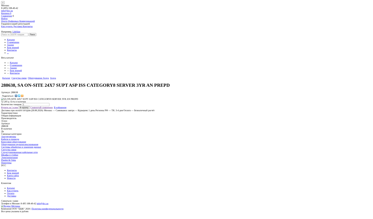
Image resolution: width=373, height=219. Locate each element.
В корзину (24, 108)
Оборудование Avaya (38, 78)
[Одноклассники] (22, 96)
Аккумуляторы (8, 136)
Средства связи (19, 78)
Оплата (10, 193)
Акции (10, 45)
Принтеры (6, 163)
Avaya (53, 78)
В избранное (60, 107)
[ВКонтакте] (16, 96)
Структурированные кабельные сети (19, 152)
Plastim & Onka (8, 160)
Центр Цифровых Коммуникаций (18, 21)
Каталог (11, 39)
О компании (13, 42)
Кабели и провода (10, 139)
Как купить (12, 190)
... (8, 53)
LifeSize (16, 31)
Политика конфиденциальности (48, 209)
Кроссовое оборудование (13, 142)
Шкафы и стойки (9, 155)
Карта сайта (13, 175)
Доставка (11, 196)
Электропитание (9, 157)
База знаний (13, 47)
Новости (11, 178)
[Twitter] (19, 96)
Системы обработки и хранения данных (21, 147)
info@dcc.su (7, 10)
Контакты (12, 50)
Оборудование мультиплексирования (19, 144)
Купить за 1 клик (9, 107)
